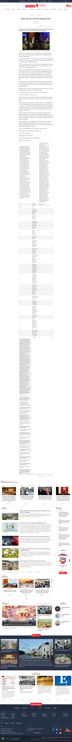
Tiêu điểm (8, 9)
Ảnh (1, 723)
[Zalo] (63, 1)
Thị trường (38, 9)
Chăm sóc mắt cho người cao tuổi (44, 616)
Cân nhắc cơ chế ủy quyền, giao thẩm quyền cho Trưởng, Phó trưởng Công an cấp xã (9, 667)
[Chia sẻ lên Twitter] (46, 26)
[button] (36, 598)
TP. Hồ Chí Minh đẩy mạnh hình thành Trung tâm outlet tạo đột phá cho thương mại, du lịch (42, 591)
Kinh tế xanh (31, 9)
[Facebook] (58, 1)
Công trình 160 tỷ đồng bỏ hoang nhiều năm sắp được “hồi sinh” (63, 666)
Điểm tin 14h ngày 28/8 (65, 608)
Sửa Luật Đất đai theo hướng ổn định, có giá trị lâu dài (35, 660)
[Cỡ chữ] (21, 26)
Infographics (18, 723)
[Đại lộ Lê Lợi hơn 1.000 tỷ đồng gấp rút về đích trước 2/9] (9, 644)
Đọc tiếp (4, 508)
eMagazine (7, 723)
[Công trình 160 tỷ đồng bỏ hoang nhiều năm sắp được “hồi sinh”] (63, 659)
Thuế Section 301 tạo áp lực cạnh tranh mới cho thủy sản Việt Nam (34, 536)
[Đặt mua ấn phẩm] (68, 5)
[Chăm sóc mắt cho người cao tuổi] (63, 644)
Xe (33, 1)
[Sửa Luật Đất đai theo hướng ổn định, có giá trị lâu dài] (36, 649)
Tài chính (19, 9)
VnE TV (37, 1)
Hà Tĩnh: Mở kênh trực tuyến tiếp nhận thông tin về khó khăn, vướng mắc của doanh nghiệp (35, 511)
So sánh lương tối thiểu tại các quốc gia (43, 629)
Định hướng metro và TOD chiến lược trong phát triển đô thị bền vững (8, 688)
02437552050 (30, 730)
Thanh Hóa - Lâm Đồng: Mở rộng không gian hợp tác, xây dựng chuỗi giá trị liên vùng (26, 591)
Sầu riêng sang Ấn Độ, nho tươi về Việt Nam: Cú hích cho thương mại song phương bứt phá (35, 549)
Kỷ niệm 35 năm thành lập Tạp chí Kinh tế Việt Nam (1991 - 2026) (27, 688)
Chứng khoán (22, 1)
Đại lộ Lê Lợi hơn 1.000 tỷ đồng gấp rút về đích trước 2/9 (8, 651)
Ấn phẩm (62, 550)
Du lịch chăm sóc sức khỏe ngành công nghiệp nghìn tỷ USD (33, 523)
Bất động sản (53, 9)
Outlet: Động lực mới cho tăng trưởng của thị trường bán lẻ (33, 561)
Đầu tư (13, 9)
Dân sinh (65, 9)
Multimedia (5, 604)
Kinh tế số (25, 9)
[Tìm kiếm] (4, 5)
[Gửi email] (48, 26)
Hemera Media (17, 738)
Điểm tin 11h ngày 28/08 (65, 615)
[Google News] (70, 1)
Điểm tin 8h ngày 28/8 (65, 622)
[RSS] (60, 733)
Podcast (12, 723)
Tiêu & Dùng (29, 1)
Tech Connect (43, 1)
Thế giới (59, 9)
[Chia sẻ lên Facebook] (44, 26)
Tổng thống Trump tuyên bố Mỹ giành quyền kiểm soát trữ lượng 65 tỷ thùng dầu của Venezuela (45, 497)
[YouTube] (65, 1)
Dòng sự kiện (36, 674)
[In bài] (19, 26)
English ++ (50, 1)
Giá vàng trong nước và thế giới (45, 686)
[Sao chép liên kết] (50, 26)
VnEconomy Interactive (61, 686)
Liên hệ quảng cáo (37, 732)
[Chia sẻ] (52, 26)
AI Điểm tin (63, 603)
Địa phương (10, 588)
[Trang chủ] (4, 9)
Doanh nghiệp (46, 9)
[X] (61, 1)
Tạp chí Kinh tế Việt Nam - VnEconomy (64, 738)
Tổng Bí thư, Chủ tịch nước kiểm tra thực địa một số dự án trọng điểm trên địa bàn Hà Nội (27, 497)
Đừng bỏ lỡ (5, 577)
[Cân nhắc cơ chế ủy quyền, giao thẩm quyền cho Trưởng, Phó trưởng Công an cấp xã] (9, 659)
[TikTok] (68, 1)
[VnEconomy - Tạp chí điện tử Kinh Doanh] (36, 704)
